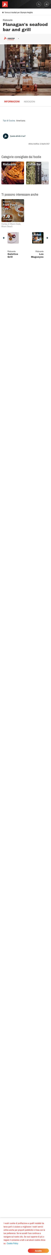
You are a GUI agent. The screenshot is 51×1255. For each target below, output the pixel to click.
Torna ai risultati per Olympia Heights (19, 12)
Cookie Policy (12, 1243)
